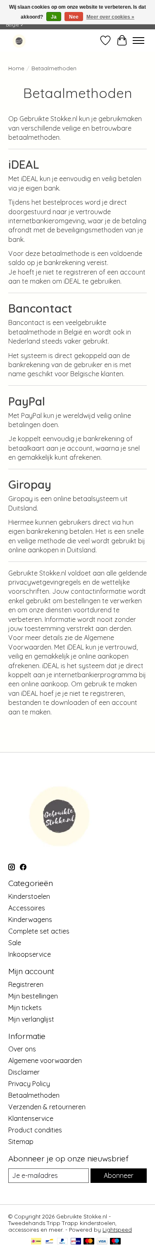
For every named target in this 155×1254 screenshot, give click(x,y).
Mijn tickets (25, 1007)
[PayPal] (62, 1242)
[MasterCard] (88, 1242)
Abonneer (119, 1175)
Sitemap (20, 1141)
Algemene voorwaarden (45, 1060)
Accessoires (26, 908)
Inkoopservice (29, 954)
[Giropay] (76, 1242)
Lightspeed (117, 1229)
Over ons (22, 1049)
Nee (74, 17)
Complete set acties (38, 931)
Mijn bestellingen (33, 996)
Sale (14, 943)
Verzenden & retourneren (47, 1107)
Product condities (35, 1130)
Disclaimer (24, 1072)
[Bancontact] (49, 1242)
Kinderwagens (30, 919)
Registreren (25, 984)
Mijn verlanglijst (31, 1019)
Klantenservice (30, 1118)
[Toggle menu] (138, 40)
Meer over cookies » (110, 17)
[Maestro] (115, 1242)
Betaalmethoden (34, 1095)
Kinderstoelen (29, 896)
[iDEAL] (36, 1242)
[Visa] (102, 1242)
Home (16, 68)
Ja (54, 17)
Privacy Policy (29, 1084)
